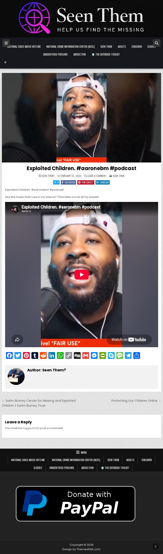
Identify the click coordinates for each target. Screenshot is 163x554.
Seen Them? (48, 176)
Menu (84, 452)
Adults (122, 46)
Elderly (152, 46)
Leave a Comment (97, 176)
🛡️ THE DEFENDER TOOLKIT (105, 54)
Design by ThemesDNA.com (81, 549)
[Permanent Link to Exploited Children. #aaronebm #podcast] (81, 117)
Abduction (79, 54)
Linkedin (104, 182)
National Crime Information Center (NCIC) (70, 46)
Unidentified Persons (55, 54)
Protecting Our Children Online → (136, 401)
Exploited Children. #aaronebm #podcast (81, 168)
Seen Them (106, 46)
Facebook (70, 182)
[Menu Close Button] (82, 62)
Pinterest (87, 182)
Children (137, 46)
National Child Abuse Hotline (24, 46)
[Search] (156, 43)
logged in (29, 428)
